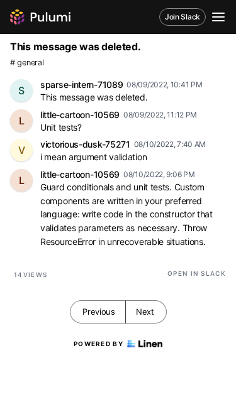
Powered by (98, 343)
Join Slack (182, 16)
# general (26, 62)
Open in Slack (196, 273)
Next (145, 312)
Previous (98, 312)
